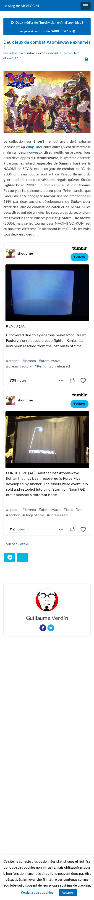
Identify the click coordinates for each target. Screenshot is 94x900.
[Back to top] (83, 889)
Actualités (56, 53)
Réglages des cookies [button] (37, 892)
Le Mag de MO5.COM (21, 5)
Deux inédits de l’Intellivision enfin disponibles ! (49, 22)
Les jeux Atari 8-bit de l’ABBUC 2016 (45, 31)
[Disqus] (47, 702)
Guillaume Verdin (18, 53)
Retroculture (71, 53)
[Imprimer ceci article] (86, 59)
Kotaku (23, 544)
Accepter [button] (68, 892)
